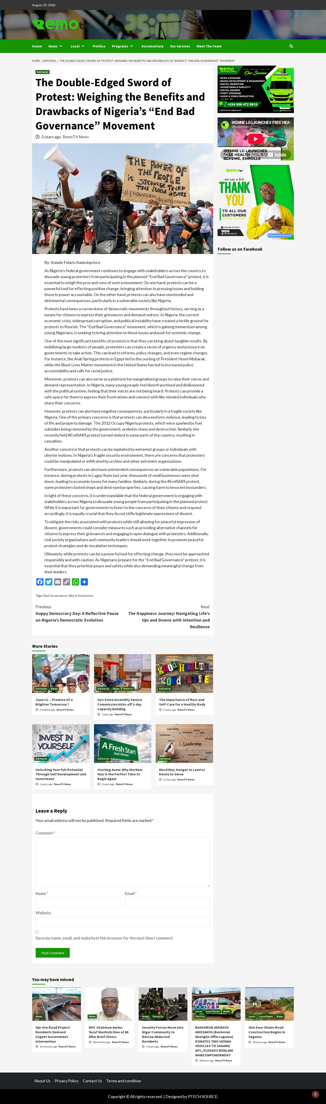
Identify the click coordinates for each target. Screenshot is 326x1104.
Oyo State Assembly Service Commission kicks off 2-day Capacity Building (119, 704)
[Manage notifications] (315, 1094)
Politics (99, 46)
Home (37, 46)
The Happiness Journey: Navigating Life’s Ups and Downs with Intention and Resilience (169, 616)
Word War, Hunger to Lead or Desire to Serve (182, 771)
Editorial (42, 72)
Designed (173, 1096)
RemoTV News (76, 136)
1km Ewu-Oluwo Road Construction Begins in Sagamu (266, 1032)
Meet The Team (209, 46)
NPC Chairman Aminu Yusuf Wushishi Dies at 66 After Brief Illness (108, 1032)
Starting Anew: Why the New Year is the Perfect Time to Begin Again (119, 774)
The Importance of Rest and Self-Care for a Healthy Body (182, 701)
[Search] (291, 46)
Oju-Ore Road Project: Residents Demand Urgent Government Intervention (53, 1034)
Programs (120, 46)
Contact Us (92, 1080)
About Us (42, 1080)
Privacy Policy (67, 1080)
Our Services (180, 46)
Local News (213, 1011)
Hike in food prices (81, 595)
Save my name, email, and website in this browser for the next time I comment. (104, 938)
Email (131, 893)
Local (75, 46)
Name (41, 893)
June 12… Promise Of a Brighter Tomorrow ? (54, 701)
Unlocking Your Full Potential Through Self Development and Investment (60, 774)
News (53, 46)
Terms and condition (123, 1080)
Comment (45, 833)
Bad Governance (55, 595)
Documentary (152, 46)
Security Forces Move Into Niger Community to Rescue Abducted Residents (163, 1034)
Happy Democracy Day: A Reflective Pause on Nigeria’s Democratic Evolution (77, 613)
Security (158, 1016)
